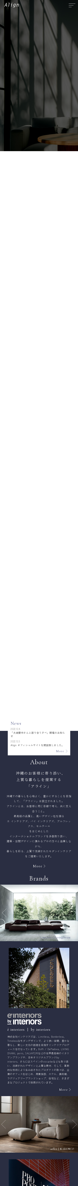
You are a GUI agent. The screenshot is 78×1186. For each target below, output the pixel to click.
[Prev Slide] (4, 913)
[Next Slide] (74, 913)
